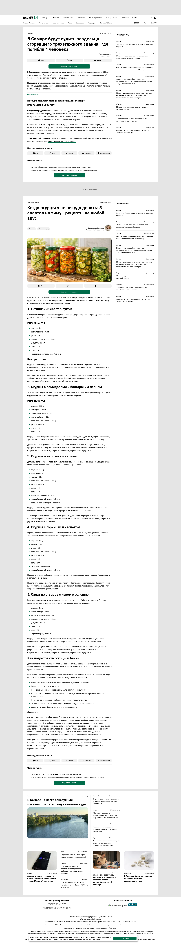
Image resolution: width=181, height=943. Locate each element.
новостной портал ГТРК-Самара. (62, 141)
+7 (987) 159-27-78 (56, 904)
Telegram (99, 60)
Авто (62, 851)
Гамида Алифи (105, 54)
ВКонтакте (88, 153)
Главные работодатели (69, 66)
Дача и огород (44, 229)
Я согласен (124, 938)
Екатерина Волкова (96, 228)
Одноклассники (105, 153)
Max (42, 60)
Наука (94, 838)
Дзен (70, 60)
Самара (30, 33)
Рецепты (32, 229)
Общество (119, 104)
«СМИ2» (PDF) (149, 933)
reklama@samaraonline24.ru (57, 908)
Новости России (33, 202)
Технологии (96, 824)
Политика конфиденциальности (144, 939)
